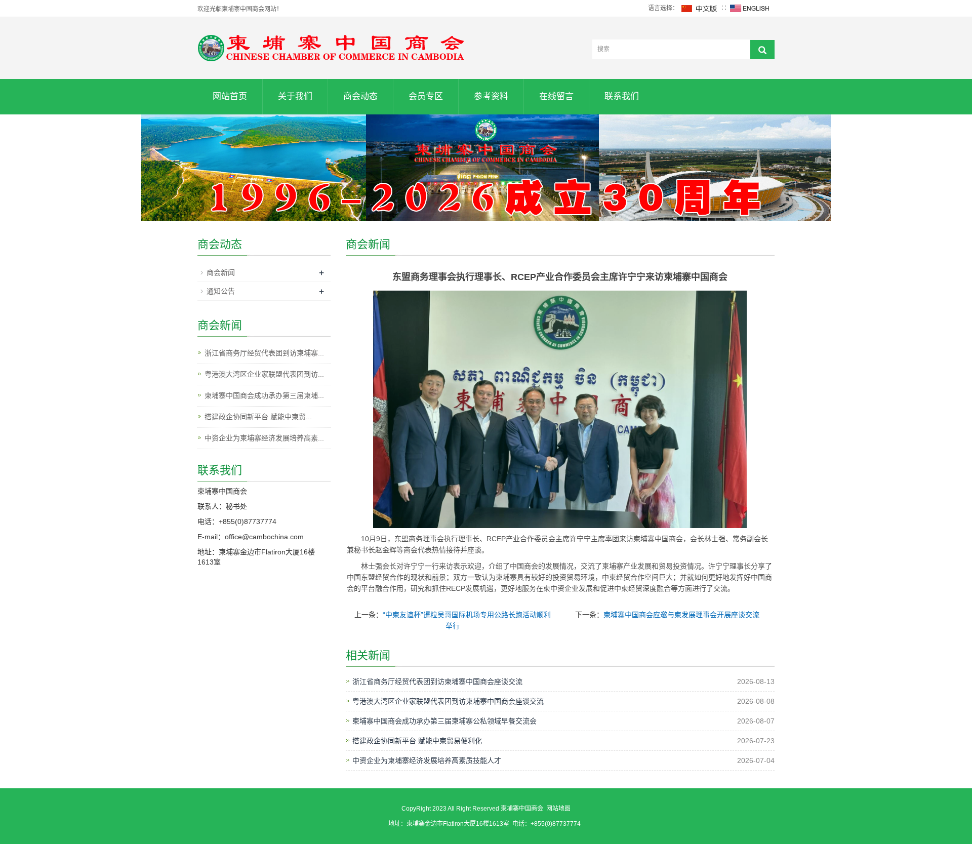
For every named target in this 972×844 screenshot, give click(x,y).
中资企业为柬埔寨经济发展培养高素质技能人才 (426, 760)
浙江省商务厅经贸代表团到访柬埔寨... (264, 353)
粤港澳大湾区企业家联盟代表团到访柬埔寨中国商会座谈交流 (448, 701)
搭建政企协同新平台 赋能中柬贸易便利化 (417, 741)
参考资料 (491, 96)
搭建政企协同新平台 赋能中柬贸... (258, 417)
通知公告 (221, 291)
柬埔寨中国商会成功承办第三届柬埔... (264, 395)
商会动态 (360, 96)
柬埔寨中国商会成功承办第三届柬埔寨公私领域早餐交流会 (444, 721)
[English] (750, 8)
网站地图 (558, 808)
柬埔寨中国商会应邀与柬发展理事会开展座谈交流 (681, 615)
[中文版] (699, 8)
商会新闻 (221, 272)
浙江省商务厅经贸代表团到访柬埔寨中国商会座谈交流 (437, 681)
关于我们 (295, 96)
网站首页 (230, 96)
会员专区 (426, 96)
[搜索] (762, 49)
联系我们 (621, 96)
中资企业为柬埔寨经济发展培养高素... (264, 438)
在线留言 (556, 96)
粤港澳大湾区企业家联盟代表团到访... (264, 374)
